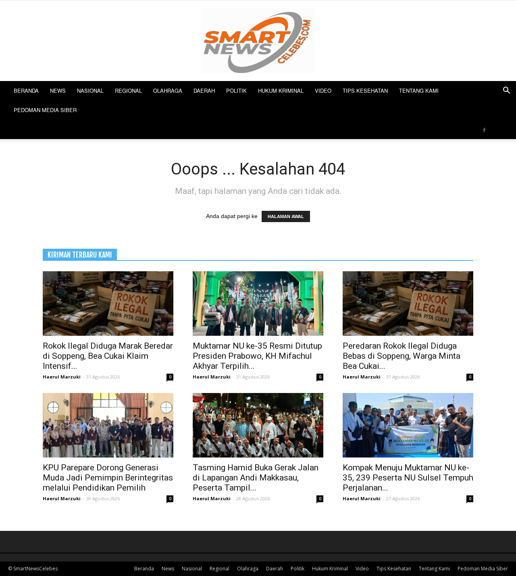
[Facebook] (484, 129)
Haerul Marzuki (62, 377)
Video (323, 90)
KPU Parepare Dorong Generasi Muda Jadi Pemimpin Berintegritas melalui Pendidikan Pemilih (108, 478)
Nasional (90, 90)
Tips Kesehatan (365, 90)
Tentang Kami (419, 90)
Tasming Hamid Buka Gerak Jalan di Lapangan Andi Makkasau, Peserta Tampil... (255, 478)
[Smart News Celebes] (258, 40)
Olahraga (167, 90)
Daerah (204, 90)
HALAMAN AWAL (286, 216)
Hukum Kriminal (281, 90)
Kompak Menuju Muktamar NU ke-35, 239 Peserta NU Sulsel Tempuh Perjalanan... (408, 478)
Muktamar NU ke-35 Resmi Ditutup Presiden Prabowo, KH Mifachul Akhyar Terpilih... (257, 356)
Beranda (26, 90)
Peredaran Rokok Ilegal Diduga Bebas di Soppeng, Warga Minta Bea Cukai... (401, 356)
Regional (128, 90)
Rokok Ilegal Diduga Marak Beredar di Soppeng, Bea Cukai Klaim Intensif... (108, 356)
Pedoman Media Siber (45, 110)
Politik (236, 90)
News (58, 90)
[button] (506, 91)
